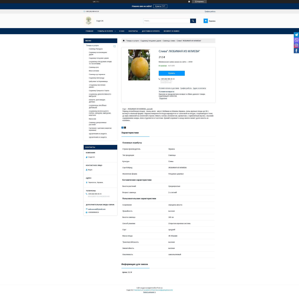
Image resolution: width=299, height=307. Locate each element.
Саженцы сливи (169, 41)
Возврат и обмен (171, 31)
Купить (171, 73)
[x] (125, 128)
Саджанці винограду (96, 78)
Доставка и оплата (151, 31)
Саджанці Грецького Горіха (99, 90)
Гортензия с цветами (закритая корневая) (100, 129)
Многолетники (94, 71)
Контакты (133, 31)
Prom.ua (159, 288)
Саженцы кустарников (97, 74)
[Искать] (193, 21)
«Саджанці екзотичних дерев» (97, 86)
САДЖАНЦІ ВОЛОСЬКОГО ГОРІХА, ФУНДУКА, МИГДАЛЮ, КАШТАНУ (100, 113)
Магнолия (92, 119)
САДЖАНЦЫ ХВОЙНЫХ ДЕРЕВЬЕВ (98, 106)
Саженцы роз (94, 67)
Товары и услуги (105, 31)
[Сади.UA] (89, 25)
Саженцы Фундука (96, 49)
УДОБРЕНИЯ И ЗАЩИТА (98, 134)
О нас (121, 31)
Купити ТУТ (160, 6)
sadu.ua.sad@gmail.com (96, 209)
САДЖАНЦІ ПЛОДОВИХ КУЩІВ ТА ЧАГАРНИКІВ (100, 63)
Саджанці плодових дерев (151, 41)
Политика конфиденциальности (162, 290)
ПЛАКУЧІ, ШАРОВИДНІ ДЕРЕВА (97, 101)
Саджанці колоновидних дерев (98, 53)
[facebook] (122, 128)
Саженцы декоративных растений (98, 123)
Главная (89, 31)
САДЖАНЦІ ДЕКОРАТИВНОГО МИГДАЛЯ (100, 95)
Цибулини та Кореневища (98, 81)
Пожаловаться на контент (141, 290)
